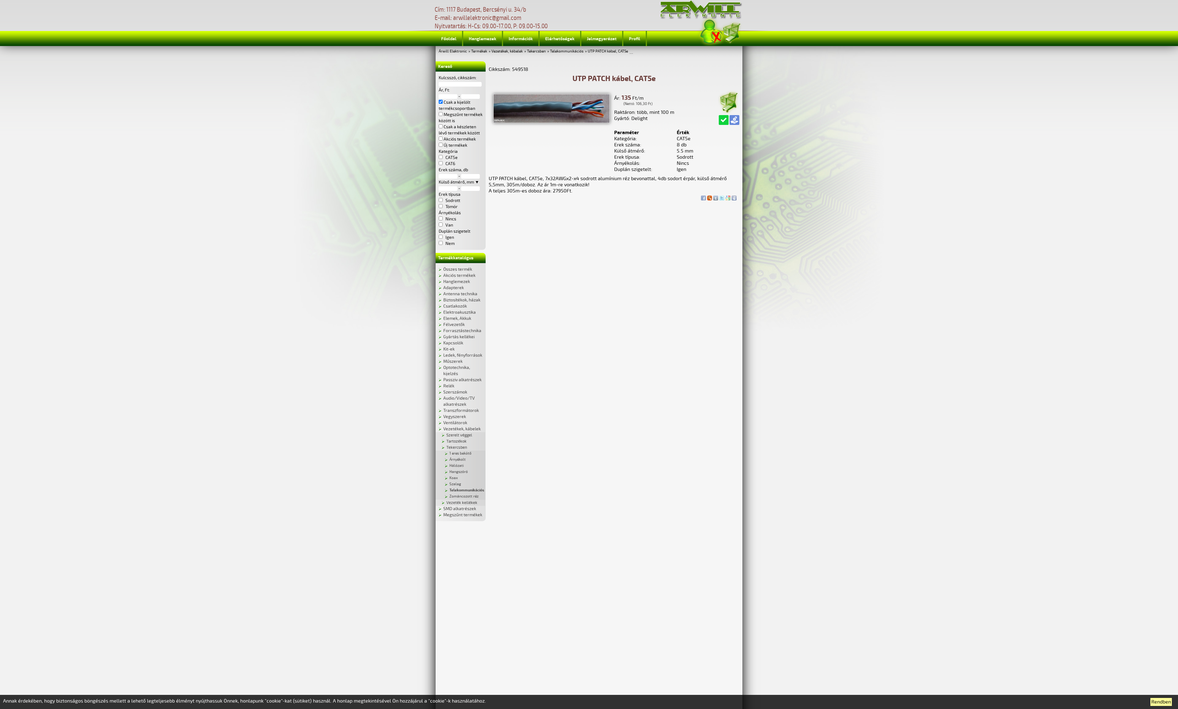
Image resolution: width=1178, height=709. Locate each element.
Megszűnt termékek (462, 514)
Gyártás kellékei (459, 336)
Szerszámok (455, 392)
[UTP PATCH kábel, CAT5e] (551, 121)
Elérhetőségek (560, 38)
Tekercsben (536, 51)
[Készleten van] (724, 120)
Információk (521, 38)
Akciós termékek (459, 275)
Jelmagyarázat (602, 38)
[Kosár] (731, 32)
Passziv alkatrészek (462, 379)
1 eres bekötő (460, 453)
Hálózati (456, 465)
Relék (448, 386)
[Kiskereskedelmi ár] (734, 120)
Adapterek (453, 287)
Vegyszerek (454, 416)
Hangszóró (458, 472)
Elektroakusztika (459, 312)
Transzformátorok (461, 410)
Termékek (479, 51)
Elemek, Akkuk (457, 318)
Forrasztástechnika (462, 330)
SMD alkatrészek (459, 508)
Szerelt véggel (459, 435)
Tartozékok (456, 441)
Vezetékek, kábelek (507, 51)
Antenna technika (460, 293)
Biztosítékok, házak (461, 300)
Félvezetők (454, 324)
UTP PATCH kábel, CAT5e (608, 51)
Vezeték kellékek (461, 502)
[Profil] (711, 32)
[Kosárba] (728, 101)
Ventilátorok (455, 422)
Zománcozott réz (464, 496)
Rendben (1161, 702)
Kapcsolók (453, 343)
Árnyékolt (457, 459)
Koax (453, 478)
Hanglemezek (482, 38)
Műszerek (453, 361)
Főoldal (448, 38)
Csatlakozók (455, 306)
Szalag (455, 484)
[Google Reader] (728, 196)
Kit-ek (449, 349)
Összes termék (457, 269)
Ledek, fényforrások (462, 355)
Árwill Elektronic (453, 51)
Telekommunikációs (566, 51)
